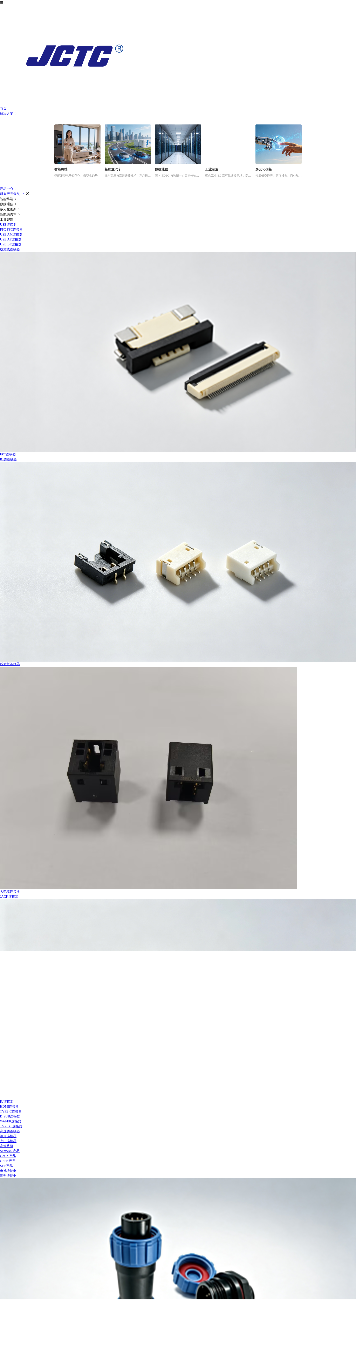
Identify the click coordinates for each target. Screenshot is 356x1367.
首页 (3, 108)
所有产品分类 (10, 194)
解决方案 (7, 113)
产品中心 (7, 188)
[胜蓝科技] (178, 55)
